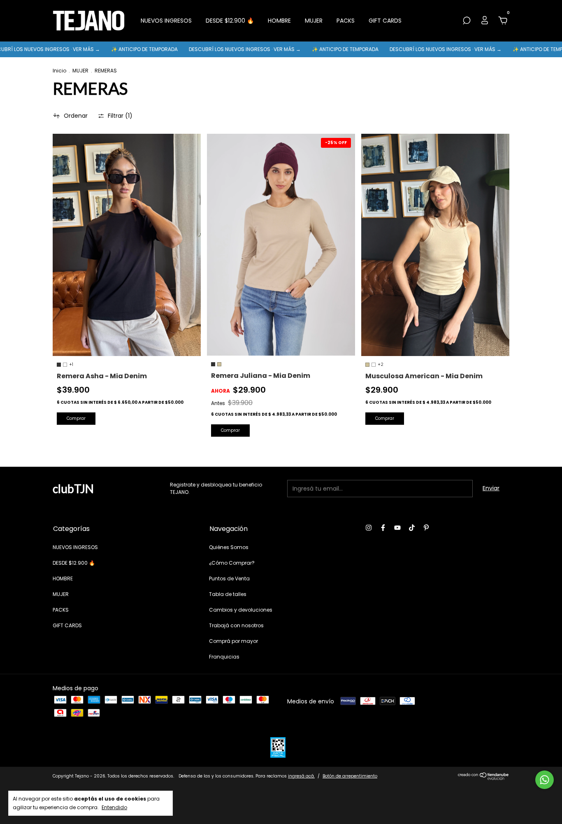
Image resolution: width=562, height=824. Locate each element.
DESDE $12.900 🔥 (230, 20)
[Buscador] (466, 21)
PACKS (346, 20)
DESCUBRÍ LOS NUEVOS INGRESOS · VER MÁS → (221, 49)
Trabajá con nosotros (236, 625)
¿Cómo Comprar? (232, 562)
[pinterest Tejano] (426, 528)
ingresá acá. (301, 776)
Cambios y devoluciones (240, 609)
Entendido (114, 807)
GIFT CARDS (385, 20)
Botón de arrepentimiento (350, 776)
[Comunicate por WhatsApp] (544, 779)
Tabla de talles (227, 594)
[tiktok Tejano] (412, 528)
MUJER (314, 20)
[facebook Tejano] (383, 528)
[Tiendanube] (483, 778)
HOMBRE (279, 20)
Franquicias (224, 656)
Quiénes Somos (228, 547)
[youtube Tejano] (397, 528)
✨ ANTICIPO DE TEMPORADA (121, 49)
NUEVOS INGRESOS (166, 20)
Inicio (59, 70)
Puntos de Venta (229, 578)
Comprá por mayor (233, 641)
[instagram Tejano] (368, 528)
